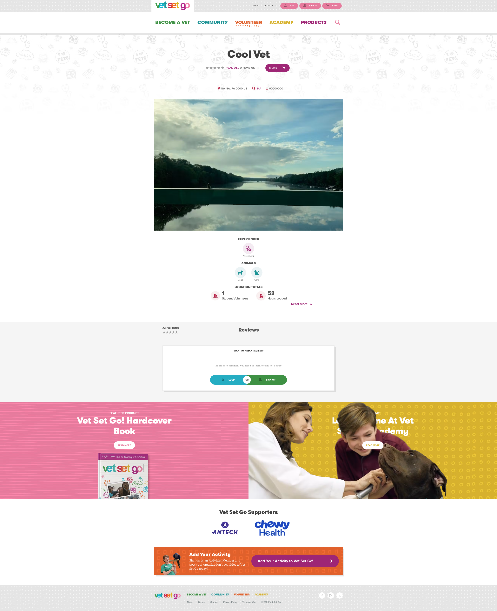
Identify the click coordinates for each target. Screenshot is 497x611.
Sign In (313, 5)
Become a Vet (172, 22)
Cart (335, 5)
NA (259, 88)
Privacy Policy (230, 602)
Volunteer (248, 22)
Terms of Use (249, 602)
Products (314, 22)
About (257, 5)
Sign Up (270, 379)
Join (291, 5)
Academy (281, 22)
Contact (270, 5)
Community (212, 22)
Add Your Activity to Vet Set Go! (285, 561)
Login (232, 379)
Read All (232, 67)
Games (201, 602)
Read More (300, 304)
